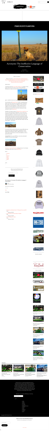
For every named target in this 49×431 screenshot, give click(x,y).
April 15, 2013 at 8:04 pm (10, 184)
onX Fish (16, 78)
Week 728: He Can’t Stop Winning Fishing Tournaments (18, 375)
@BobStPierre (19, 149)
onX (14, 78)
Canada (40, 372)
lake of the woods (22, 372)
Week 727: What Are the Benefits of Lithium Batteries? (30, 375)
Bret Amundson (26, 376)
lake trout (40, 373)
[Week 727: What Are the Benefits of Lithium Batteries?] (38, 330)
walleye (17, 373)
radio (6, 373)
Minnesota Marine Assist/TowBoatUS (17, 82)
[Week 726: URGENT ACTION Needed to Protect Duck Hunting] (38, 353)
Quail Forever (25, 111)
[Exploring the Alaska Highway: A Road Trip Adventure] (38, 342)
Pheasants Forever (15, 102)
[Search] (48, 2)
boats (15, 372)
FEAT (4, 372)
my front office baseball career (17, 86)
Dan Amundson (3, 376)
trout (43, 373)
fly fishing (45, 372)
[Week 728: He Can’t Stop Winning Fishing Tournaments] (38, 319)
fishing (6, 372)
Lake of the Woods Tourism (23, 78)
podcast (4, 373)
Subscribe (11, 175)
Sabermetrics (14, 109)
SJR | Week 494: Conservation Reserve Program (14, 213)
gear (7, 372)
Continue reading (24, 427)
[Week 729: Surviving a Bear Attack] (38, 308)
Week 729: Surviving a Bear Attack (6, 375)
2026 (2, 372)
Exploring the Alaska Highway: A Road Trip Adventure (42, 376)
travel (42, 373)
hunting (9, 372)
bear (3, 372)
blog (38, 372)
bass (26, 372)
